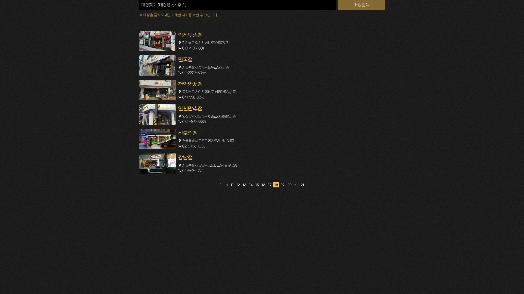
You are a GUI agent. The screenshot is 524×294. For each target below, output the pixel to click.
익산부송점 (190, 35)
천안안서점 (190, 84)
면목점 (185, 60)
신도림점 (188, 133)
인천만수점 (190, 109)
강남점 (185, 158)
